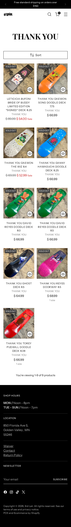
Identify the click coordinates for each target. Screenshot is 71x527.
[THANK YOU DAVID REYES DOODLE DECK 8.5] (52, 203)
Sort (38, 55)
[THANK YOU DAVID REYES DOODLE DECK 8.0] (18, 203)
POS (5, 513)
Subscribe (60, 479)
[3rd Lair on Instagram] (11, 492)
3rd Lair (29, 506)
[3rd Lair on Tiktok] (18, 492)
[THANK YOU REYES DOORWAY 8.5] (52, 263)
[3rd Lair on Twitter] (24, 492)
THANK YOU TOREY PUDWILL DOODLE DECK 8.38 (19, 347)
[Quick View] (29, 89)
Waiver (8, 446)
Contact (9, 450)
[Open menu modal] (65, 14)
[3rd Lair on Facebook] (5, 492)
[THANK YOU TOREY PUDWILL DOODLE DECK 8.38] (18, 323)
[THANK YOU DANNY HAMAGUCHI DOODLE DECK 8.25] (52, 143)
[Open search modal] (49, 14)
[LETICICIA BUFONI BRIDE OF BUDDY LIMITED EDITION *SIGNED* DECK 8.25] (18, 78)
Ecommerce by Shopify (27, 513)
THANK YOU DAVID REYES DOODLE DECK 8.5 (52, 227)
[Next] (65, 4)
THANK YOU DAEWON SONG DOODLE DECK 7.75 (52, 102)
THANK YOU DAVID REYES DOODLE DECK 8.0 (19, 227)
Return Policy (12, 455)
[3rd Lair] (8, 14)
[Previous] (6, 4)
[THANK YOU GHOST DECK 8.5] (18, 263)
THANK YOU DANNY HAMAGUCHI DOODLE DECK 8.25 (52, 166)
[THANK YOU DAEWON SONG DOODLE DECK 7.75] (52, 78)
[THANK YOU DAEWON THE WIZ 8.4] (18, 143)
